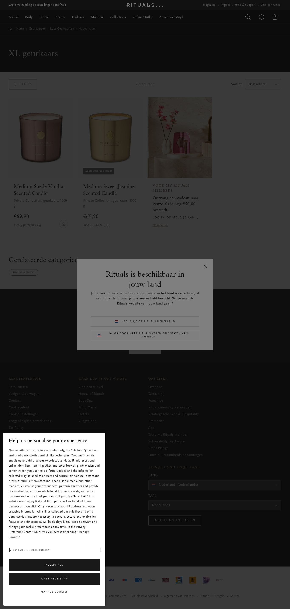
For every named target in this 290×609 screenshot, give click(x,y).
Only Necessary (54, 579)
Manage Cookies (54, 592)
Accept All (54, 565)
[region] (54, 519)
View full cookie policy (30, 550)
